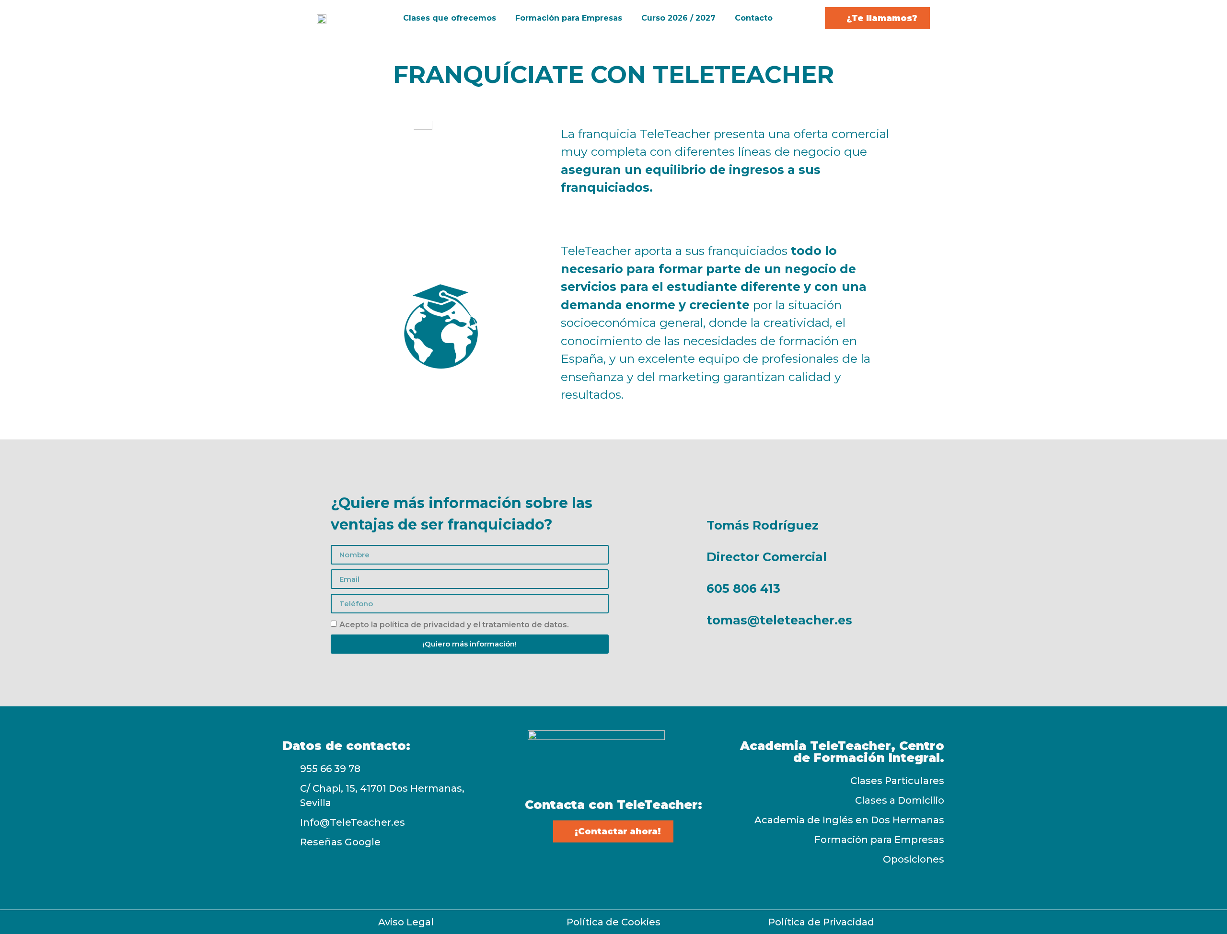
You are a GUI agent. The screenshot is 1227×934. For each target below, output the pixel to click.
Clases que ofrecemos (449, 18)
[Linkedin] (647, 869)
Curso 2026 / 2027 (678, 18)
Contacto (754, 18)
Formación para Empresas (568, 18)
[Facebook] (580, 869)
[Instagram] (613, 869)
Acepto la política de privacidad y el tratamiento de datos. (454, 624)
